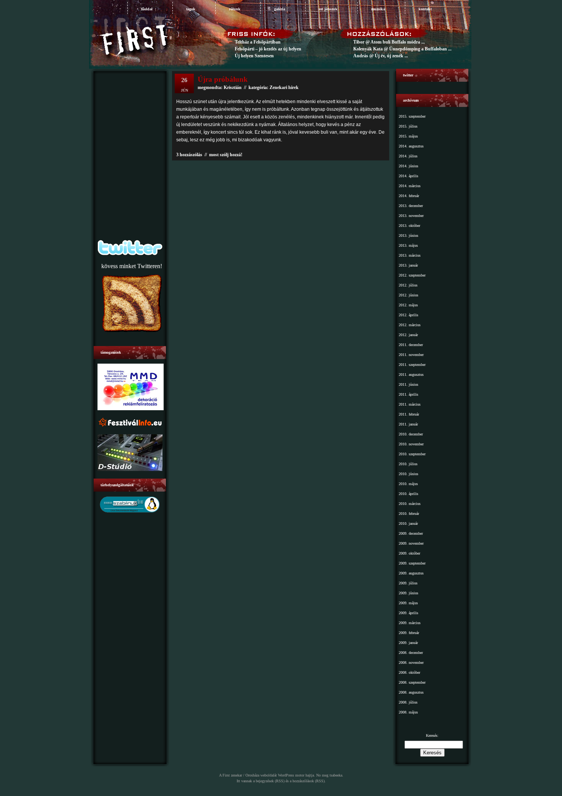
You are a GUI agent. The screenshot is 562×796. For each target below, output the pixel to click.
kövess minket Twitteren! (131, 266)
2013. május (408, 245)
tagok (190, 9)
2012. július (408, 285)
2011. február (409, 414)
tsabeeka (336, 775)
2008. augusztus (411, 692)
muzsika (378, 9)
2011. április (408, 394)
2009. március (410, 623)
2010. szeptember (412, 454)
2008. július (408, 702)
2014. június (408, 166)
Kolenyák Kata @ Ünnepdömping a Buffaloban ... (402, 49)
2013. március (410, 255)
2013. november (411, 216)
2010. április (408, 494)
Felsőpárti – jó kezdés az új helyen (268, 49)
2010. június (408, 474)
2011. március (410, 404)
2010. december (411, 434)
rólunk (234, 9)
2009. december (411, 533)
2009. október (409, 553)
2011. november (411, 355)
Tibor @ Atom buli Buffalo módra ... (389, 42)
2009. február (409, 633)
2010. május (408, 484)
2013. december (411, 206)
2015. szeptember (412, 116)
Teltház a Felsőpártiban (258, 42)
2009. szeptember (412, 563)
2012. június (408, 295)
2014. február (409, 196)
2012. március (410, 325)
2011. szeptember (412, 364)
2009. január (408, 643)
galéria (279, 9)
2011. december (411, 345)
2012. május (408, 305)
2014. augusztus (411, 146)
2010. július (408, 464)
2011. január (408, 424)
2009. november (411, 543)
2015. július (408, 126)
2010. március (410, 504)
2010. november (411, 444)
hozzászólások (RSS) (308, 781)
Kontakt (425, 9)
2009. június (408, 593)
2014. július (408, 156)
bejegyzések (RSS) (270, 781)
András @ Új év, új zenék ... (380, 55)
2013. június (408, 235)
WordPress (286, 775)
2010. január (408, 523)
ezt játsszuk (328, 9)
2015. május (408, 136)
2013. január (408, 265)
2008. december (411, 652)
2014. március (410, 186)
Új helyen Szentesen (254, 55)
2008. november (411, 662)
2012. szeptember (412, 275)
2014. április (408, 176)
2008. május (408, 712)
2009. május (408, 603)
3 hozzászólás (189, 154)
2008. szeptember (412, 682)
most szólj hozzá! (225, 154)
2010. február (409, 513)
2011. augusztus (411, 374)
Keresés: (432, 735)
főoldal (147, 9)
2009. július (408, 583)
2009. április (408, 613)
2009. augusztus (411, 573)
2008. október (409, 672)
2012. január (408, 335)
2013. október (409, 225)
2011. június (408, 384)
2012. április (408, 315)
